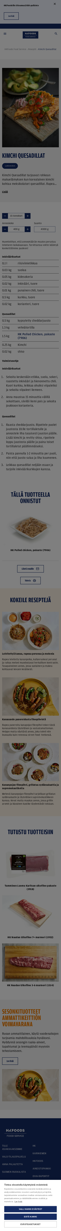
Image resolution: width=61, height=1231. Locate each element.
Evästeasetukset (30, 1224)
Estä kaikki (30, 1217)
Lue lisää (18, 1201)
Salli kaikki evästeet (30, 1209)
